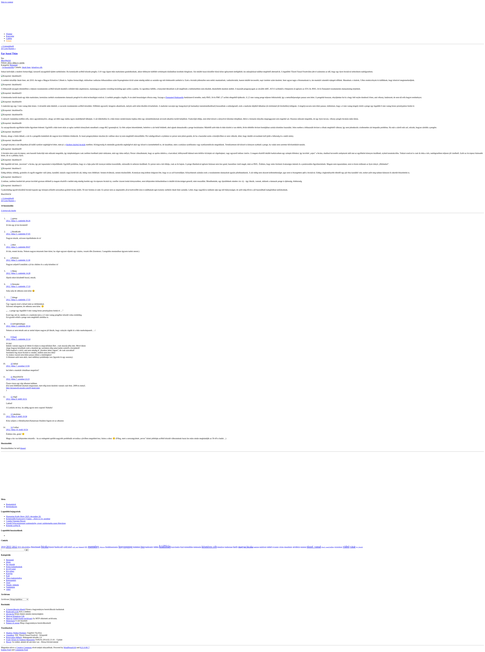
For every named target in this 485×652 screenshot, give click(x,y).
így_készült (359, 547)
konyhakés (175, 547)
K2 (85, 647)
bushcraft (58, 547)
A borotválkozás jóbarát (15, 609)
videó (346, 546)
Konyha (9, 573)
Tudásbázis (10, 587)
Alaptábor (10, 635)
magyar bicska (245, 546)
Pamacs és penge (13, 623)
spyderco (296, 547)
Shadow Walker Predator (16, 633)
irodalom (136, 547)
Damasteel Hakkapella (175, 97)
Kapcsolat (10, 36)
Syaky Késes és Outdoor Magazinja (20, 640)
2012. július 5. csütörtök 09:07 (18, 247)
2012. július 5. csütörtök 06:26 (18, 221)
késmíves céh (37, 67)
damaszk (81, 547)
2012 (14, 546)
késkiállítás (188, 547)
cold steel (67, 547)
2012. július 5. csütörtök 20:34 (18, 326)
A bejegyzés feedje (8, 211)
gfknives (102, 547)
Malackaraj (10, 621)
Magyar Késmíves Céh (15, 616)
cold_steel (75, 547)
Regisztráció (11, 504)
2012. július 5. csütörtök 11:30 (18, 260)
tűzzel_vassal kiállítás (327, 547)
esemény (93, 546)
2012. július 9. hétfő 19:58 (16, 416)
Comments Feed (21, 650)
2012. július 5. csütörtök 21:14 (18, 339)
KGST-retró (11, 569)
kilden (156, 547)
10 (12, 364)
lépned (23, 448)
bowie (51, 547)
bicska (44, 546)
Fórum (8, 41)
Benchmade (36, 547)
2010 (3, 547)
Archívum (5, 599)
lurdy (235, 547)
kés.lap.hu (10, 614)
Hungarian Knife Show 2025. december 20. (23, 516)
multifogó (262, 547)
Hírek (8, 562)
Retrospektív (11, 580)
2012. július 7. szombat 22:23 (18, 379)
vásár (353, 546)
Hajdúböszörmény (111, 547)
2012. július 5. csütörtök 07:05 (18, 234)
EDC (86, 547)
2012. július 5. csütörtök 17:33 (18, 286)
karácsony (149, 547)
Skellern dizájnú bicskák (75, 145)
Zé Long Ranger (8, 48)
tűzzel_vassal (314, 546)
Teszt (8, 583)
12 (12, 397)
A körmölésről (7, 46)
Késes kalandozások (14, 567)
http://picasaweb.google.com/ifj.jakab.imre (23, 388)
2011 (8, 546)
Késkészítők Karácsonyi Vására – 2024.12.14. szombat (28, 519)
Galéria (9, 38)
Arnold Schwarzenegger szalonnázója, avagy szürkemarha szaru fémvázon (36, 523)
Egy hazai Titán (9, 53)
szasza (303, 547)
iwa (143, 546)
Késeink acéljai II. (13, 525)
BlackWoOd (6, 60)
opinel (269, 547)
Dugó (14, 337)
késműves (220, 547)
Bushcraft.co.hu (12, 612)
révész (281, 547)
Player (8, 642)
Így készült (10, 564)
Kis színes (10, 571)
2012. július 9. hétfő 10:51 (16, 399)
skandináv (288, 547)
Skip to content (7, 2)
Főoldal (9, 34)
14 (8, 67)
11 (12, 377)
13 (12, 414)
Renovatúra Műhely (14, 637)
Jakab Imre (26, 67)
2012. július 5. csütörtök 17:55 (18, 300)
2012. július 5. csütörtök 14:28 (18, 273)
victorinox (338, 547)
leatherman (229, 547)
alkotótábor (26, 547)
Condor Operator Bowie (16, 521)
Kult (182, 547)
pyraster (275, 547)
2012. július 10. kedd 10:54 (17, 430)
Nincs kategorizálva (14, 578)
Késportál (9, 23)
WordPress (70, 647)
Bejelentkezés (11, 507)
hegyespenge (125, 546)
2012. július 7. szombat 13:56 (18, 366)
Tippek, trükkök (12, 585)
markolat (256, 547)
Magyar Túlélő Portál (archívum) (19, 618)
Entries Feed (6, 650)
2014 (19, 547)
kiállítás (165, 546)
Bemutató (14, 65)
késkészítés (197, 547)
